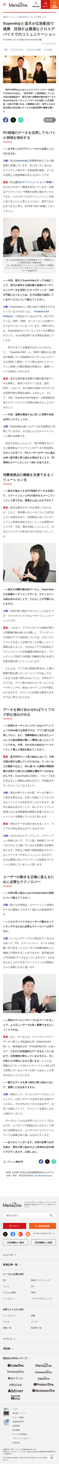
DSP (5, 50)
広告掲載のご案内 (15, 1242)
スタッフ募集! (18, 1417)
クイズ (34, 1321)
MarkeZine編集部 (32, 39)
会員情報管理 (18, 1421)
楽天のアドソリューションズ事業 (33, 182)
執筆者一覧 (36, 1327)
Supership (21, 160)
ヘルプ (15, 1409)
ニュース (8, 1254)
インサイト (8, 1298)
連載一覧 (7, 1327)
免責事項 (16, 1425)
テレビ (6, 1286)
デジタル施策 (9, 1292)
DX (4, 1280)
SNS (33, 1292)
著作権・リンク (19, 1413)
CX (32, 1286)
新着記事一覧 (10, 1264)
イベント (8, 1338)
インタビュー (9, 1315)
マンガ (6, 1321)
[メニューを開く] (4, 4)
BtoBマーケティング (40, 1280)
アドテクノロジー (17, 50)
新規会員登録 (44, 1226)
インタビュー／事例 (33, 50)
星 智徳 (6, 39)
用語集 (6, 1348)
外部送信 (16, 1442)
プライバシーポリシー (22, 1438)
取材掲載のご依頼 (43, 1242)
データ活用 (48, 50)
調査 (33, 1315)
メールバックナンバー (42, 1233)
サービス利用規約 (20, 1434)
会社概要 (16, 1430)
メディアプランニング (41, 1298)
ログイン (16, 1226)
